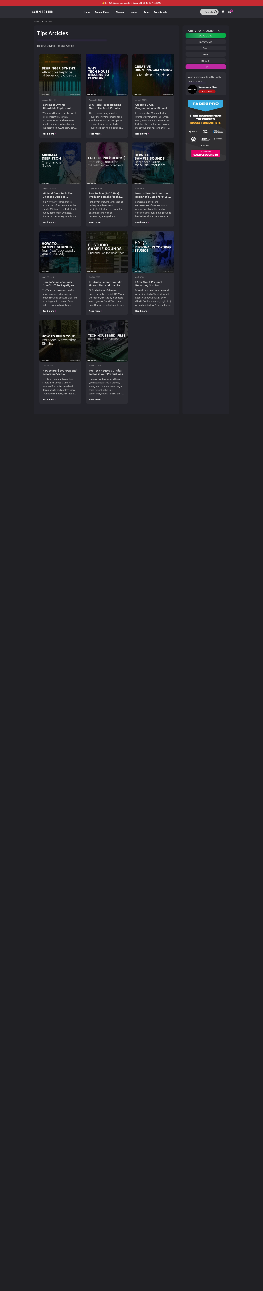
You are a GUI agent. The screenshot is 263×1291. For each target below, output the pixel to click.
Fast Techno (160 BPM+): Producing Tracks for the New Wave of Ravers (104, 196)
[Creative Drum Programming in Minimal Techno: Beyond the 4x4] (153, 75)
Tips (205, 66)
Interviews (205, 41)
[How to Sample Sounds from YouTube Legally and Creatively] (60, 252)
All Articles (205, 35)
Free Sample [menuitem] (160, 11)
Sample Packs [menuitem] (102, 11)
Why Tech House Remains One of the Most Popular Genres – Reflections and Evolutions (105, 109)
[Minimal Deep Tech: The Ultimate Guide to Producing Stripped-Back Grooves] (60, 163)
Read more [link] (48, 134)
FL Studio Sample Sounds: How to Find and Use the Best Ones (105, 285)
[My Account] (223, 12)
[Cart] (228, 12)
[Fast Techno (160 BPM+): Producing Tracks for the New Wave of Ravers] (107, 163)
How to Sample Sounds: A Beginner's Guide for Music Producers (152, 196)
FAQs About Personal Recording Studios (148, 283)
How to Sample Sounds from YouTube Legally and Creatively (59, 285)
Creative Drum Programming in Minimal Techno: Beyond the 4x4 (151, 108)
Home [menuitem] (87, 11)
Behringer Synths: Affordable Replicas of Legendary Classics (56, 108)
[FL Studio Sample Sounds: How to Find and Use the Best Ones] (107, 252)
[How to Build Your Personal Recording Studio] (60, 341)
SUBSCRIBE (207, 91)
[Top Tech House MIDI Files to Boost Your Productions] (107, 341)
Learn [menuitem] (134, 11)
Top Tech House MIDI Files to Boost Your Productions (106, 372)
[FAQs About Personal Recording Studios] (153, 252)
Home (36, 21)
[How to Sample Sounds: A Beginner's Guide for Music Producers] (153, 163)
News (205, 54)
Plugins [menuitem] (120, 11)
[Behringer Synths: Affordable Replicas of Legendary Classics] (60, 75)
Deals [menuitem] (146, 11)
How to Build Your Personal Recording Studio (59, 372)
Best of (205, 60)
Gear (206, 48)
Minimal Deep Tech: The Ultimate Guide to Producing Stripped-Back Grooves (58, 198)
